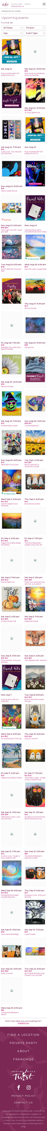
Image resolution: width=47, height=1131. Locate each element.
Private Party (24, 1043)
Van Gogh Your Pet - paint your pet (11, 231)
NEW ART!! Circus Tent (10, 465)
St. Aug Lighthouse (32, 113)
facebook (18, 1087)
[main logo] (5, 3)
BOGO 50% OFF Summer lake (11, 270)
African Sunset (30, 308)
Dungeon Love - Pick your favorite (35, 896)
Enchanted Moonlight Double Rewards (10, 896)
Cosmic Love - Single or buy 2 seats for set (10, 857)
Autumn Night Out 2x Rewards (9, 505)
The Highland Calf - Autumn (35, 660)
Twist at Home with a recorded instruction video (35, 231)
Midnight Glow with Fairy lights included (11, 348)
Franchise (23, 1059)
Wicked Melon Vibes (9, 426)
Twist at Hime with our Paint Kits (10, 700)
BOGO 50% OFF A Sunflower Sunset (32, 465)
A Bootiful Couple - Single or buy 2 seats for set (35, 779)
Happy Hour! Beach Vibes (11, 778)
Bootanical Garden (32, 504)
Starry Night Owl (7, 582)
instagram (29, 1087)
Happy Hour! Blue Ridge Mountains (11, 544)
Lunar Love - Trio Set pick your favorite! (11, 153)
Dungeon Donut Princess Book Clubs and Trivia (35, 818)
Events (28, 4)
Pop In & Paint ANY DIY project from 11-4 (34, 153)
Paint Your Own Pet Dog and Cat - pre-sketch (34, 583)
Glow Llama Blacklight (10, 934)
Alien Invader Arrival (9, 191)
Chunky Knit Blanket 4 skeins (10, 1013)
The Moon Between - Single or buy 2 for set (33, 544)
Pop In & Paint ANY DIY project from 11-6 (10, 74)
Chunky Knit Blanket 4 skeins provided (33, 857)
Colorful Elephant (32, 426)
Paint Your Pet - (7, 973)
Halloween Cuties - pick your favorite (10, 818)
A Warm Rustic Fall (8, 621)
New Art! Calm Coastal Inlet (35, 269)
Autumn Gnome (31, 739)
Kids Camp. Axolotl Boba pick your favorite (35, 74)
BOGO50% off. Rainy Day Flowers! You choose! (34, 974)
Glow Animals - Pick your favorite (11, 661)
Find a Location (23, 1035)
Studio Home (16, 4)
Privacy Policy (23, 1095)
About (23, 1051)
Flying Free (29, 347)
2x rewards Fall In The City (11, 739)
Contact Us (23, 1102)
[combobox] (12, 27)
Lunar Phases (30, 934)
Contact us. (23, 1023)
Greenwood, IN (8, 11)
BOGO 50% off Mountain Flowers (34, 700)
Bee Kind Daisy (7, 386)
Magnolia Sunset (31, 621)
